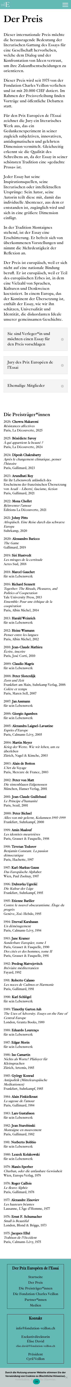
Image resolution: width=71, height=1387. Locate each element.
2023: (18, 476)
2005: (28, 726)
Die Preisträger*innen (35, 1289)
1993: (17, 938)
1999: (18, 830)
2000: (18, 813)
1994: (21, 922)
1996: (21, 884)
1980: (22, 1154)
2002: (19, 780)
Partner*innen (36, 1300)
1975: (17, 1233)
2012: (19, 631)
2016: (19, 584)
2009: (19, 664)
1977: (21, 1200)
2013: (19, 618)
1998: (20, 847)
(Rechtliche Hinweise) (52, 1376)
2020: (22, 539)
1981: (20, 1142)
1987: (16, 1042)
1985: (19, 1076)
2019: (17, 555)
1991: (19, 980)
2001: (25, 797)
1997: (21, 868)
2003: (19, 763)
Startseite (35, 1277)
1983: (19, 1113)
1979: (18, 1167)
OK (36, 1381)
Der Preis (35, 1283)
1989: (22, 1009)
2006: (20, 714)
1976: (23, 1217)
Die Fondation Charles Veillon (35, 1294)
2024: (22, 455)
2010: (23, 647)
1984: (21, 1097)
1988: (21, 1030)
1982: (19, 1126)
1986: (17, 1055)
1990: (17, 997)
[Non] (66, 1377)
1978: (17, 1183)
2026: (21, 422)
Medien (35, 1306)
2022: (18, 501)
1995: (19, 901)
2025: (20, 438)
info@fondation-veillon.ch (35, 1328)
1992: (23, 964)
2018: (19, 572)
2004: (18, 743)
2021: (16, 518)
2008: (20, 676)
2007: (17, 701)
